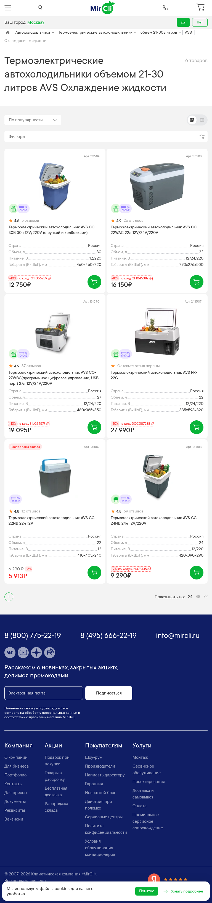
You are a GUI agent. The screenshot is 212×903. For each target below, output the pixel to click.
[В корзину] (94, 282)
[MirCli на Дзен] (36, 652)
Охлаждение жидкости (25, 40)
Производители (100, 766)
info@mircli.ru (178, 635)
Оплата (139, 805)
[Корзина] (201, 8)
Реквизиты (14, 810)
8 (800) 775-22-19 (32, 635)
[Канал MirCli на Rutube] (49, 652)
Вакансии (13, 819)
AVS (188, 32)
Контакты (13, 783)
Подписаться (109, 693)
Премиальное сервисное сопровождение (147, 821)
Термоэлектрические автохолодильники (95, 32)
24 (190, 596)
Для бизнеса (16, 766)
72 (205, 596)
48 (198, 596)
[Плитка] (192, 120)
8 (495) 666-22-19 (108, 635)
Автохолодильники (32, 32)
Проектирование (148, 781)
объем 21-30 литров (159, 32)
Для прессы (15, 792)
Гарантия (94, 783)
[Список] (202, 120)
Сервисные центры (104, 816)
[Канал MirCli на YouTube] (23, 652)
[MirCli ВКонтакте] (9, 652)
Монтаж (140, 757)
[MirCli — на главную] (103, 8)
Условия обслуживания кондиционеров (100, 848)
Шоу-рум (93, 757)
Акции (53, 745)
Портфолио (15, 775)
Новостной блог (100, 792)
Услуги (142, 745)
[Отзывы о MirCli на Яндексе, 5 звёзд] (168, 879)
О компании (16, 757)
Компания (18, 745)
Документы (15, 801)
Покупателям (103, 745)
